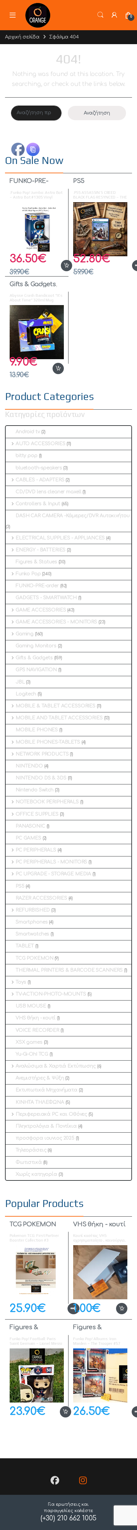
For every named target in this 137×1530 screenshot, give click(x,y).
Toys (21, 982)
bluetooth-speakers (39, 467)
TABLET (25, 945)
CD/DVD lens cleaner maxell (48, 491)
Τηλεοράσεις (31, 1150)
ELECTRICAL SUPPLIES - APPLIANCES (60, 537)
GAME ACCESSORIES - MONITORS (56, 621)
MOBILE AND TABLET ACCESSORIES (59, 717)
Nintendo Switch (35, 789)
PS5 (78, 181)
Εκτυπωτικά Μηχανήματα (46, 1089)
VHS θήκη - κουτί (36, 1017)
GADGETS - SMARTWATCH (46, 597)
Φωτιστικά (29, 1162)
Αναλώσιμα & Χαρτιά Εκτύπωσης (56, 1066)
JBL (20, 682)
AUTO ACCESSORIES (41, 443)
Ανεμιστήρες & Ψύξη (40, 1078)
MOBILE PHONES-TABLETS (48, 742)
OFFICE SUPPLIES (37, 814)
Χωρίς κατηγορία (36, 1174)
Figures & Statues (36, 561)
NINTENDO (29, 766)
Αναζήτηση (97, 113)
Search (100, 15)
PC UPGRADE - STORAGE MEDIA (53, 873)
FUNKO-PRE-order (29, 184)
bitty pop (27, 455)
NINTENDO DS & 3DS (41, 777)
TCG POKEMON (34, 958)
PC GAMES (28, 838)
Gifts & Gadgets (33, 284)
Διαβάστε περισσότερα (62, 1308)
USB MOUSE (31, 1006)
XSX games (29, 1042)
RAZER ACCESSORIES (41, 898)
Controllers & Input (38, 503)
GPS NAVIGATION (36, 669)
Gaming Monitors (36, 645)
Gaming (25, 633)
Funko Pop (28, 573)
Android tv (28, 431)
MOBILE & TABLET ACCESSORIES (55, 705)
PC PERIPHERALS (36, 849)
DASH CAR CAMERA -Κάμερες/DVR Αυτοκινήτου (72, 515)
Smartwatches (32, 933)
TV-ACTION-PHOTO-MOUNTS (51, 994)
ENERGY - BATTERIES (41, 549)
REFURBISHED (33, 910)
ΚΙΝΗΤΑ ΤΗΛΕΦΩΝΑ (40, 1102)
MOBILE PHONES (37, 729)
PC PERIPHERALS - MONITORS (51, 861)
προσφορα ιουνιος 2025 (45, 1138)
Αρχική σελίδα (22, 37)
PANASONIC (30, 826)
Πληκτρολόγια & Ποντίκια (46, 1126)
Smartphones (32, 922)
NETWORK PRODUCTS (42, 754)
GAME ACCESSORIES (41, 609)
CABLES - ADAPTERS (40, 479)
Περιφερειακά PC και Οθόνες (51, 1114)
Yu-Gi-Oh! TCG (32, 1054)
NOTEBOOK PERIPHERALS (47, 801)
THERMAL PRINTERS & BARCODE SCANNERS (69, 970)
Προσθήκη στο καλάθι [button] (59, 265)
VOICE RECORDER (37, 1030)
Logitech (26, 693)
